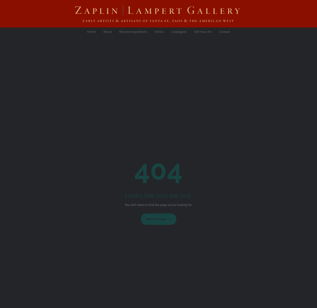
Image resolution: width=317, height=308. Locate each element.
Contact (224, 31)
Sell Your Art (203, 31)
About (107, 31)
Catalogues (179, 31)
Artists (159, 31)
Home (91, 31)
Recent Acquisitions (133, 31)
